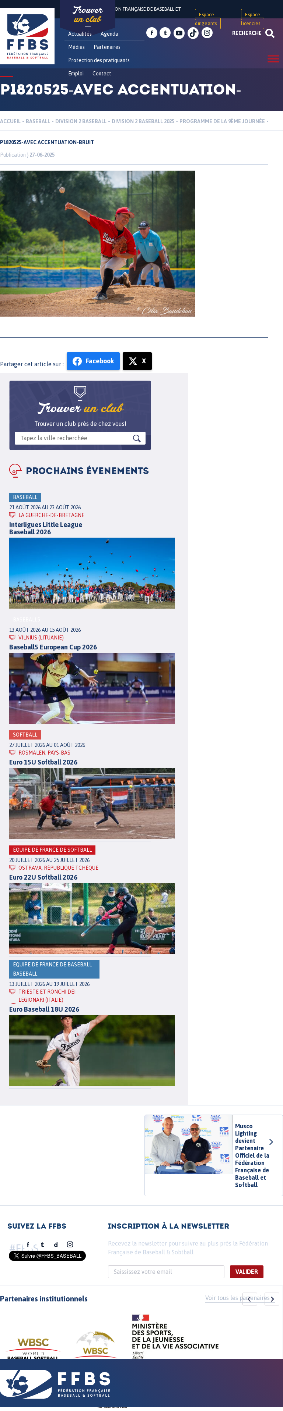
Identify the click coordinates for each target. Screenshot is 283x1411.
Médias (76, 47)
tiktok (193, 33)
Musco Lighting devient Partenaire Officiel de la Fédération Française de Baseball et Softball (252, 1155)
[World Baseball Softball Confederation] (33, 1353)
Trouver (88, 14)
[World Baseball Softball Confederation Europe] (95, 1349)
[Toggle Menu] (273, 58)
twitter (165, 33)
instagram (207, 33)
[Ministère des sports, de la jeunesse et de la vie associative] (175, 1339)
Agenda (109, 34)
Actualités (80, 34)
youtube (179, 33)
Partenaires (107, 47)
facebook (151, 33)
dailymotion (56, 1245)
